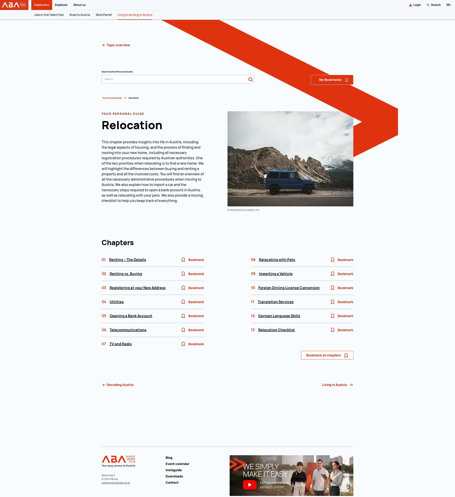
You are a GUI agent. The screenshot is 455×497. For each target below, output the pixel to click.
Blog (169, 457)
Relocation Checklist (276, 329)
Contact (172, 482)
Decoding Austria (120, 385)
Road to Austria (79, 15)
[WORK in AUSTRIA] (119, 461)
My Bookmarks (330, 80)
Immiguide (174, 470)
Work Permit (104, 15)
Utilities (117, 301)
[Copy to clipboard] (167, 126)
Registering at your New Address (138, 287)
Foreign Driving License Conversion (289, 287)
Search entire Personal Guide (117, 71)
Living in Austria (335, 385)
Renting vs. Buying (126, 273)
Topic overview (118, 45)
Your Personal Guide (112, 98)
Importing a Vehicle (276, 273)
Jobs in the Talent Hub (49, 15)
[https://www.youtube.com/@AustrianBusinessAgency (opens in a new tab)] (291, 475)
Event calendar (177, 464)
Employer (61, 5)
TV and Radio (120, 343)
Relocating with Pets (277, 259)
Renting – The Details (127, 259)
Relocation (134, 98)
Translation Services (276, 301)
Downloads (174, 476)
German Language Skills (279, 315)
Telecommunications (128, 329)
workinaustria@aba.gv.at (116, 482)
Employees (41, 5)
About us (79, 5)
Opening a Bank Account (131, 315)
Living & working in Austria (135, 15)
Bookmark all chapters (323, 355)
